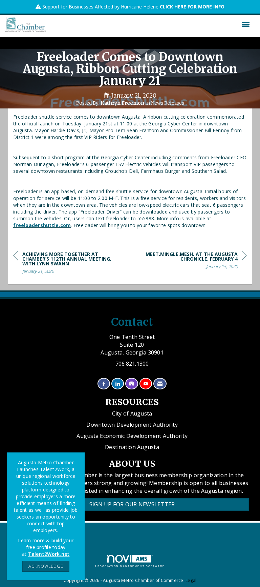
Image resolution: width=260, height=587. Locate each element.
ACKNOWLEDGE (45, 566)
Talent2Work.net (49, 554)
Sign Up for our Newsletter (132, 504)
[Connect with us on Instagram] (131, 384)
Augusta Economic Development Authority (132, 436)
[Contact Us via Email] (160, 384)
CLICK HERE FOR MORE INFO (192, 6)
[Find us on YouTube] (145, 384)
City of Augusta (132, 413)
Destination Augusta (132, 447)
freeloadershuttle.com (42, 225)
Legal (191, 580)
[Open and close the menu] (149, 24)
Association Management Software (130, 566)
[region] (196, 261)
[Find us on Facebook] (104, 384)
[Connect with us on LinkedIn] (117, 384)
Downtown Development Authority (132, 424)
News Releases (167, 103)
